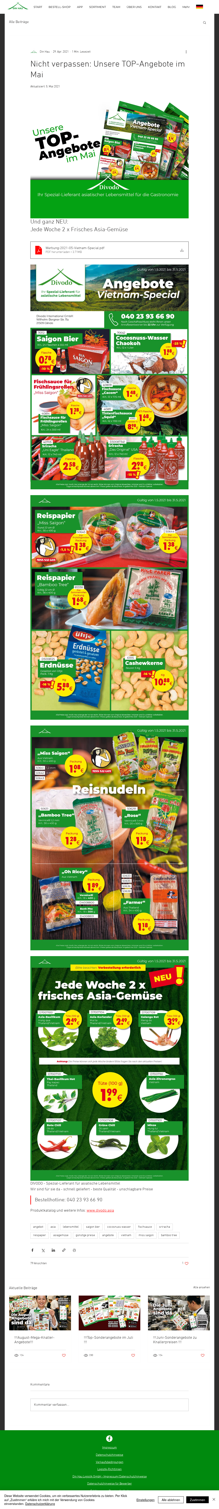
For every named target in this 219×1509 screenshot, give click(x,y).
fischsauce (145, 1227)
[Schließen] (213, 1500)
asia (53, 1227)
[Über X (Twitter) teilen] (43, 1250)
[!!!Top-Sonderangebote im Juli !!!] (110, 1313)
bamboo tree (169, 1235)
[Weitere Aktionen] (186, 51)
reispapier (39, 1235)
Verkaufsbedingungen (109, 1462)
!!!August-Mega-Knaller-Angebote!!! (34, 1340)
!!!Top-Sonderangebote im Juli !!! (108, 1340)
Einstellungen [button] (145, 1500)
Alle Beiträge (19, 22)
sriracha (164, 1227)
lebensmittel (71, 1227)
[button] (205, 22)
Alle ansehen (201, 1287)
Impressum (109, 1448)
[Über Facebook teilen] (32, 1250)
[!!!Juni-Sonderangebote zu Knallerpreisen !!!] (179, 1313)
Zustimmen (197, 1500)
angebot (38, 1227)
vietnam (126, 1235)
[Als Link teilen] (64, 1250)
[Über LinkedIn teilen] (53, 1250)
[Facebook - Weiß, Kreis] (109, 1438)
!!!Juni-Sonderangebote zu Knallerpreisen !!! (175, 1340)
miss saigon (146, 1235)
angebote (108, 1235)
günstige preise (85, 1235)
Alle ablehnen (171, 1500)
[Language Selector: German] (202, 7)
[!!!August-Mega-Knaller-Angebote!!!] (40, 1313)
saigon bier (93, 1227)
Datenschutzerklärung (40, 1503)
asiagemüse (60, 1235)
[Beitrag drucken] (74, 1250)
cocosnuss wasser (119, 1227)
